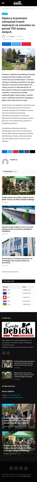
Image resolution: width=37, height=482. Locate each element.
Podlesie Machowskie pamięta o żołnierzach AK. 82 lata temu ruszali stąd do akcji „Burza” (24, 363)
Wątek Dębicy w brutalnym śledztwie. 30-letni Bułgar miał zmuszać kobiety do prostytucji (17, 261)
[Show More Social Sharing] (33, 44)
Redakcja (12, 36)
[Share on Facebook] (6, 44)
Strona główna (6, 8)
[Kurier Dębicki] (18, 3)
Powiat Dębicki (7, 404)
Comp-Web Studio (25, 476)
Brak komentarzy (8, 39)
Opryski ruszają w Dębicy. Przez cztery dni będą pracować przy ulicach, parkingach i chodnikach (17, 229)
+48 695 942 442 (14, 395)
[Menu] (3, 3)
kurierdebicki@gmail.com (15, 397)
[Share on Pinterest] (26, 44)
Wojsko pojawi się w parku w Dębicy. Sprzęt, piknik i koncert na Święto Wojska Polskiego (24, 374)
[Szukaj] (34, 3)
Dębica (5, 13)
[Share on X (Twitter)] (16, 44)
